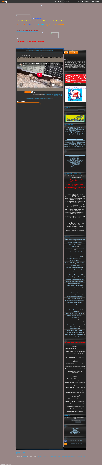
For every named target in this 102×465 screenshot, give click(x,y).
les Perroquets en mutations (75, 162)
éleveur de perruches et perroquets (74, 254)
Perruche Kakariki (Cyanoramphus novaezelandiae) (74, 248)
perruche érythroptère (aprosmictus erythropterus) (74, 324)
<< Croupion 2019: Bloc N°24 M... (32, 50)
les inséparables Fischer (74, 328)
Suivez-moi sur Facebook (76, 440)
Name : (72, 58)
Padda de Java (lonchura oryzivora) (74, 242)
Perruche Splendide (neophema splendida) (74, 251)
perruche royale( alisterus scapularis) (74, 302)
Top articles (40, 456)
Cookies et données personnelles (68, 456)
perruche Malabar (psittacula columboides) (74, 256)
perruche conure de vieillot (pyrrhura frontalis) (74, 322)
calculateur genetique (75, 428)
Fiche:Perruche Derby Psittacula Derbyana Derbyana (75, 155)
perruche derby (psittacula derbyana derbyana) (74, 281)
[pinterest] (61, 1)
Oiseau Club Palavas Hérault (75, 433)
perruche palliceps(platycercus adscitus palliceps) (74, 334)
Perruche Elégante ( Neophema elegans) (74, 274)
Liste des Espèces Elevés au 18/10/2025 (75, 168)
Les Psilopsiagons (74, 311)
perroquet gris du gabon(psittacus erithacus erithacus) (75, 276)
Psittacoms (25, 456)
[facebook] (56, 1)
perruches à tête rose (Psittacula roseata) (74, 285)
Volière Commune (74, 317)
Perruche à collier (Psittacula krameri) (74, 315)
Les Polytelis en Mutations (75, 163)
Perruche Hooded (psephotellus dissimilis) (74, 267)
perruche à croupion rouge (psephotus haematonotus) (75, 262)
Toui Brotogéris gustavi (74, 326)
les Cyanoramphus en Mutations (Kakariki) (75, 160)
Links (75, 167)
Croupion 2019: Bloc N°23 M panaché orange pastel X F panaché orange (33, 55)
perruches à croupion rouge (74, 336)
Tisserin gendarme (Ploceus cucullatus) (74, 283)
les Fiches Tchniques (74, 319)
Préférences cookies (81, 456)
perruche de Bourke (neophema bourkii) (74, 309)
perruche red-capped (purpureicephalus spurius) (74, 300)
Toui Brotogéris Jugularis (74, 304)
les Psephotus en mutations (75, 164)
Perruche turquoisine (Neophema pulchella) (74, 287)
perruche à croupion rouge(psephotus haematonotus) (53, 94)
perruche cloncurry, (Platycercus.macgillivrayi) (74, 332)
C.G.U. (58, 456)
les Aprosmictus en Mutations (75, 159)
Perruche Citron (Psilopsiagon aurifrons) (74, 258)
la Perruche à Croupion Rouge (74, 156)
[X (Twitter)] (58, 1)
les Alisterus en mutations (75, 158)
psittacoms (20, 453)
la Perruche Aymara (74, 157)
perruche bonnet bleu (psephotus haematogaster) (74, 292)
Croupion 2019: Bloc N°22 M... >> (46, 50)
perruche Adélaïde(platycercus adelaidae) (74, 290)
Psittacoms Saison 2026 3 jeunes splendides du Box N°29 (74, 146)
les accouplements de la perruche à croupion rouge (74, 307)
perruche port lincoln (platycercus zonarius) (74, 294)
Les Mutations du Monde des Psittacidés (75, 161)
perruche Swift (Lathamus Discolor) (74, 298)
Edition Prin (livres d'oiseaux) (75, 432)
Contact (45, 456)
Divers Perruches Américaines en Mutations (75, 152)
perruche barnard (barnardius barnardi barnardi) (74, 321)
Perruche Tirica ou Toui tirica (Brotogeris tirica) (74, 313)
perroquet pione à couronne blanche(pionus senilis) (74, 279)
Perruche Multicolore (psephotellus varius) (74, 269)
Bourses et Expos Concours (74, 244)
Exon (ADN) (75, 430)
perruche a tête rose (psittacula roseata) (74, 330)
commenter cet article (58, 95)
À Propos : (67, 64)
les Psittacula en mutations (75, 166)
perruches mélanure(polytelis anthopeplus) (74, 296)
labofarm (74, 429)
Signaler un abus (52, 456)
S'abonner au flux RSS (76, 443)
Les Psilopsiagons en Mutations (75, 165)
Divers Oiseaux (74, 246)
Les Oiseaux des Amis (74, 260)
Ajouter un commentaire (28, 103)
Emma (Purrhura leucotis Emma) (74, 265)
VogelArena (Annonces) (75, 431)
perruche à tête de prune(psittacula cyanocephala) (74, 272)
